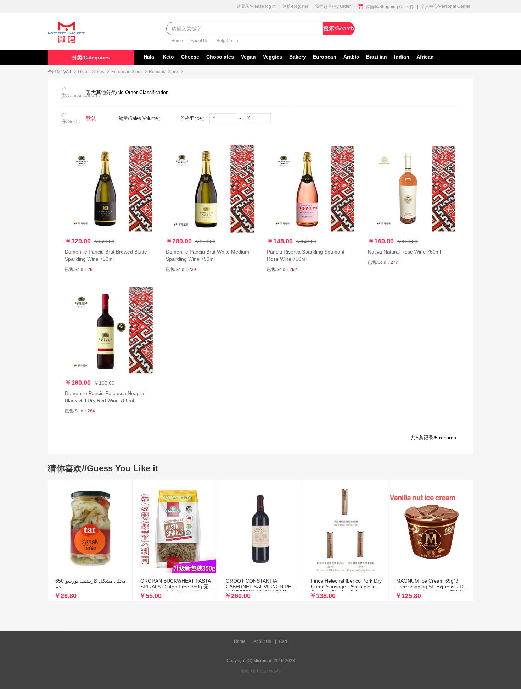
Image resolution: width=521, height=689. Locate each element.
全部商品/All (59, 71)
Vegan (248, 57)
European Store (126, 71)
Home (177, 40)
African (425, 57)
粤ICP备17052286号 (260, 671)
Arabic (351, 57)
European (324, 57)
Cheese (190, 57)
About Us (200, 40)
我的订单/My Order (333, 6)
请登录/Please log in (256, 6)
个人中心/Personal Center (445, 6)
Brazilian (376, 57)
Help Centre (228, 40)
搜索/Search (338, 29)
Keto (168, 57)
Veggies (272, 57)
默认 (91, 118)
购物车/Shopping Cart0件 (386, 6)
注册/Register (295, 6)
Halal (150, 57)
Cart (283, 641)
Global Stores (91, 71)
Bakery (297, 57)
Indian (401, 57)
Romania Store (163, 71)
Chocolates (220, 57)
